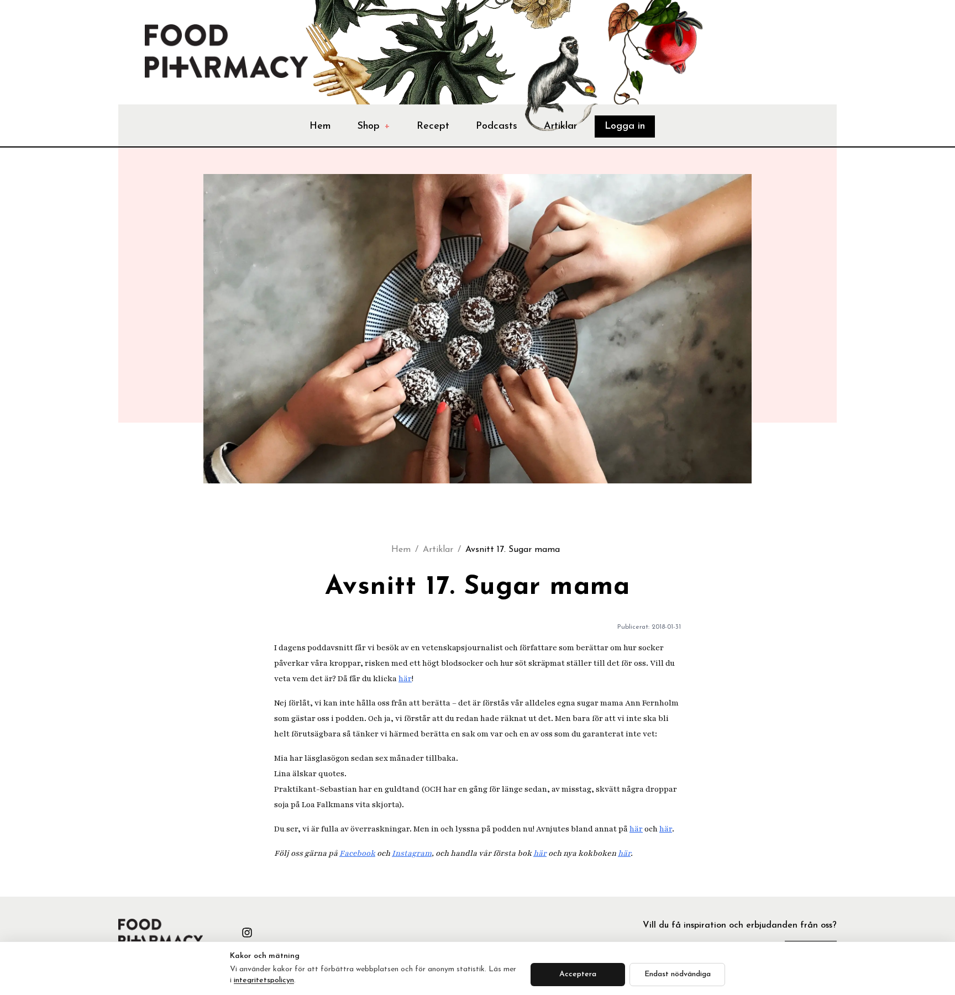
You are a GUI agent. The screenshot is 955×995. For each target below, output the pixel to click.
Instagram (412, 853)
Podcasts (496, 126)
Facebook (357, 853)
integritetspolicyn (264, 980)
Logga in (625, 126)
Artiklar (560, 126)
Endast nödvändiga (677, 974)
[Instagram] (247, 932)
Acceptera (577, 974)
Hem (320, 126)
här (405, 678)
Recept (433, 126)
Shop (374, 126)
